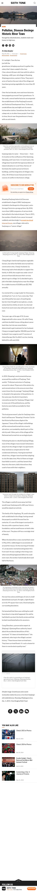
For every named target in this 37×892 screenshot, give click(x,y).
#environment (5, 55)
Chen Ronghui (8, 51)
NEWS (4, 26)
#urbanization (13, 55)
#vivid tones (23, 53)
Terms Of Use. (29, 192)
